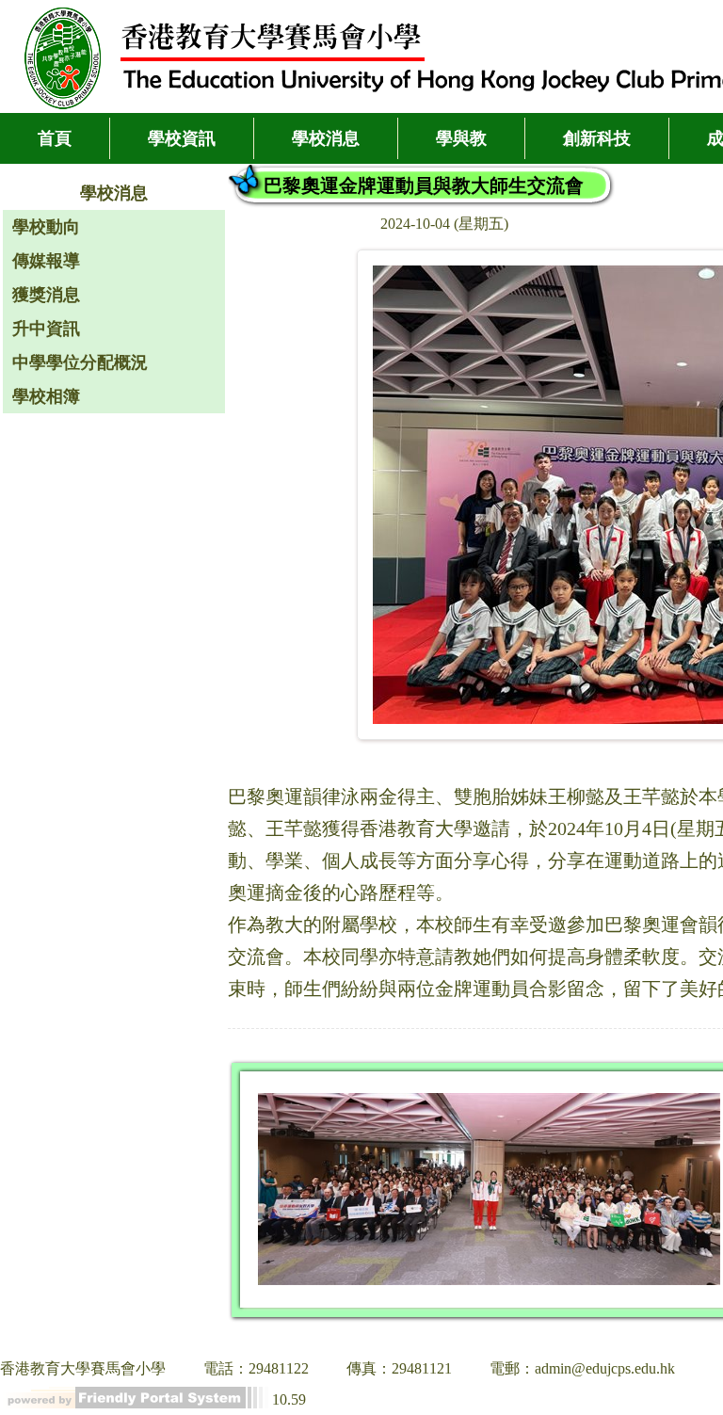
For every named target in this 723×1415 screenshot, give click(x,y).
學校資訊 (182, 138)
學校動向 (46, 226)
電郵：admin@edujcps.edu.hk (582, 1368)
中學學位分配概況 (80, 362)
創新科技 (597, 138)
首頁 (55, 138)
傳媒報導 (46, 260)
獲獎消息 (46, 294)
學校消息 (326, 138)
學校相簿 (46, 396)
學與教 (461, 138)
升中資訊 (46, 328)
